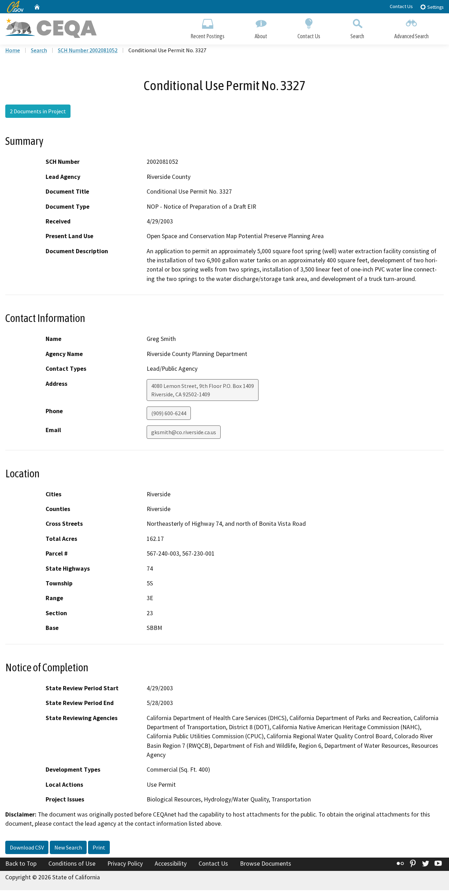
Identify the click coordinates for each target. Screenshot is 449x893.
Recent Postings (207, 36)
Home (12, 50)
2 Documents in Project (38, 111)
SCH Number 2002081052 (88, 50)
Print (99, 847)
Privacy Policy (125, 863)
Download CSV (27, 847)
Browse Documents (265, 863)
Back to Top (20, 863)
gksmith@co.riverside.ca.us (183, 432)
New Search (68, 847)
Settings (434, 7)
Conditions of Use (71, 863)
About (261, 36)
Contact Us (401, 6)
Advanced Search (411, 36)
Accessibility (171, 863)
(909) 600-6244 (168, 413)
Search (357, 36)
